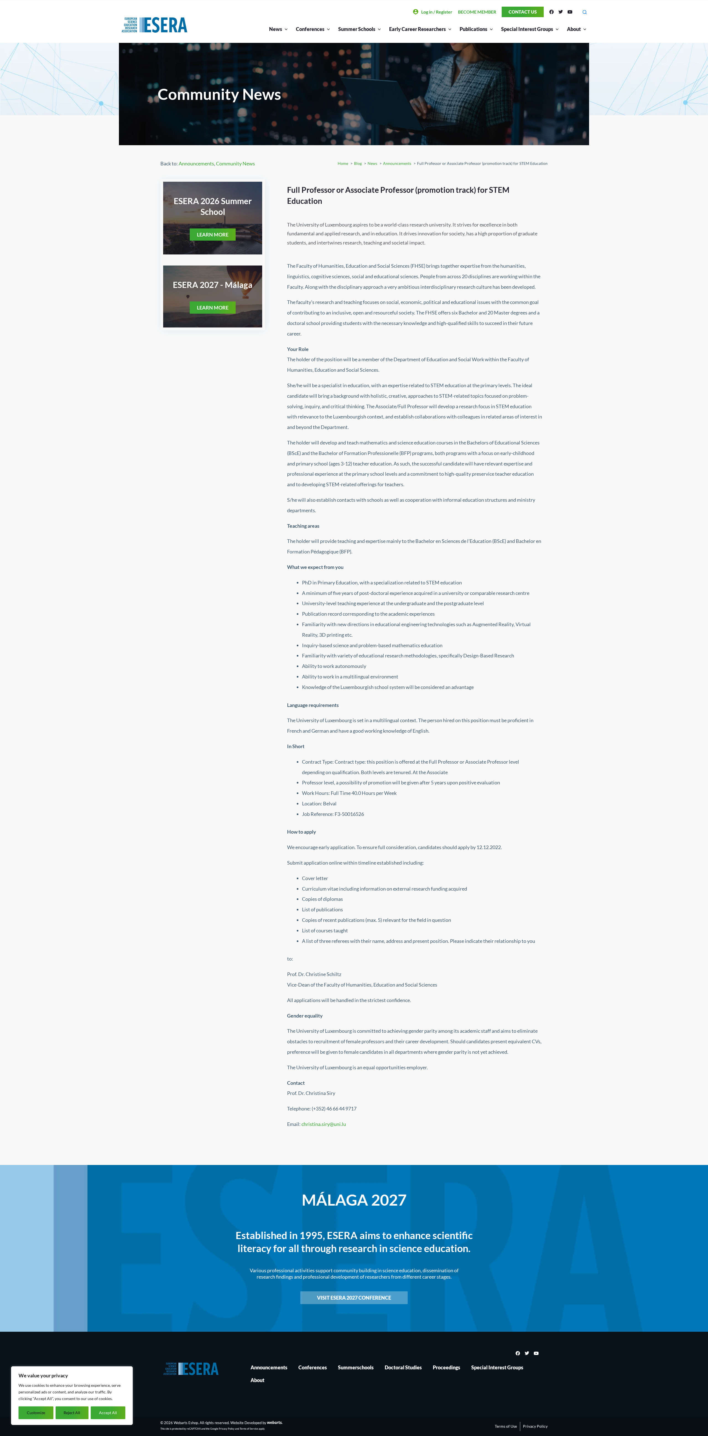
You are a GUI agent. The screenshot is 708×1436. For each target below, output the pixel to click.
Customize (36, 1412)
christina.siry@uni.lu (323, 1124)
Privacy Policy (227, 1428)
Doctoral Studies (403, 1367)
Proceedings (446, 1367)
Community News (235, 163)
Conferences (312, 1367)
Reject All (72, 1412)
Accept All (108, 1412)
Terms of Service (249, 1428)
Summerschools (356, 1367)
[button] (584, 12)
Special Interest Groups (497, 1367)
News (275, 29)
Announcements (196, 163)
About (574, 29)
